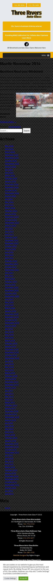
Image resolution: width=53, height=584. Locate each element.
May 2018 (9, 366)
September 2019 (12, 322)
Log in (7, 507)
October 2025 (11, 160)
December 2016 (11, 411)
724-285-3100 (28, 552)
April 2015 (9, 464)
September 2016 (12, 417)
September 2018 (12, 358)
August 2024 (10, 196)
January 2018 (10, 378)
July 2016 (9, 422)
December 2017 (11, 381)
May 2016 (9, 428)
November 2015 (11, 446)
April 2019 (9, 337)
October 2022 (11, 246)
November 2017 (11, 384)
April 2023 (9, 234)
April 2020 (9, 305)
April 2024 (9, 204)
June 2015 (9, 458)
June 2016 (9, 425)
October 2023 (11, 219)
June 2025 (9, 172)
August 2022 (10, 249)
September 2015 (12, 452)
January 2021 (10, 284)
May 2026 (9, 145)
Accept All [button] (23, 578)
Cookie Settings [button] (10, 578)
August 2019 (10, 325)
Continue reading (8, 121)
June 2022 (9, 251)
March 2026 (10, 151)
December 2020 (11, 287)
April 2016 (9, 431)
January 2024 (10, 213)
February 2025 (11, 178)
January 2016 (10, 440)
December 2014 (11, 475)
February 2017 (11, 405)
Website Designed (20, 555)
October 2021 (11, 266)
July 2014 (9, 490)
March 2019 (10, 340)
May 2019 (9, 334)
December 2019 (11, 313)
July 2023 (9, 228)
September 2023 (12, 222)
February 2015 (11, 470)
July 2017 (9, 390)
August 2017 (10, 387)
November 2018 (11, 352)
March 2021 (10, 278)
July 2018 (9, 361)
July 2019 (9, 328)
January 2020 (10, 310)
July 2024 (9, 198)
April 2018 (9, 369)
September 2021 (12, 269)
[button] (44, 55)
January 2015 (10, 473)
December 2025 (11, 154)
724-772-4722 (28, 524)
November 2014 (11, 478)
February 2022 (11, 260)
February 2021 (11, 281)
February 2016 (11, 437)
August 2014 (10, 487)
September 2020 (12, 296)
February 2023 (11, 237)
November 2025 (11, 157)
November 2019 (11, 316)
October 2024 (11, 190)
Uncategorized (15, 126)
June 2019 (9, 331)
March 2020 (10, 307)
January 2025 (10, 181)
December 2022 (11, 240)
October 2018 (11, 355)
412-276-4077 (28, 538)
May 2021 (9, 275)
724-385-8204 (19, 5)
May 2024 (9, 201)
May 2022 (9, 254)
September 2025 (12, 163)
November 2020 (11, 290)
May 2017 (9, 396)
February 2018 (11, 375)
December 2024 (11, 184)
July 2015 (9, 455)
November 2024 (11, 187)
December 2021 (11, 263)
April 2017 (9, 399)
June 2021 (9, 272)
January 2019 (10, 346)
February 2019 (11, 343)
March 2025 (10, 175)
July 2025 (9, 169)
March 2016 (10, 434)
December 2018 (11, 349)
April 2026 (9, 148)
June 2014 (9, 493)
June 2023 (9, 231)
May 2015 (9, 461)
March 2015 (10, 467)
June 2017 (9, 393)
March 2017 (10, 402)
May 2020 (9, 302)
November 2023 (11, 216)
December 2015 (11, 443)
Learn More (26, 37)
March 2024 (10, 207)
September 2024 (12, 193)
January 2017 (10, 408)
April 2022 (9, 257)
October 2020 (11, 293)
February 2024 (11, 210)
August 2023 (10, 225)
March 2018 (10, 372)
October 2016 (11, 414)
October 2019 (11, 319)
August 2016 (10, 419)
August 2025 (10, 166)
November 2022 (11, 243)
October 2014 (11, 481)
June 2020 (9, 299)
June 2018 (9, 363)
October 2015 (11, 449)
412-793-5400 (34, 5)
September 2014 (12, 484)
